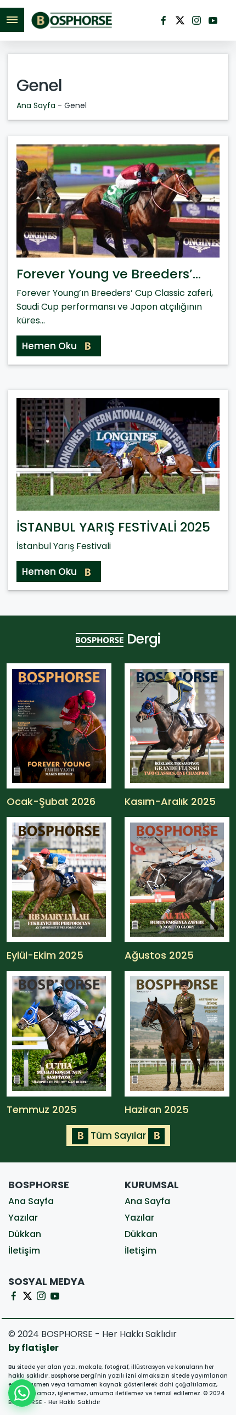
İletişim (24, 1250)
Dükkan (24, 1234)
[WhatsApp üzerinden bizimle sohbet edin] (22, 1393)
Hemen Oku (50, 346)
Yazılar (23, 1217)
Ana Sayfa (35, 105)
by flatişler (33, 1347)
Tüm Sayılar (118, 1135)
